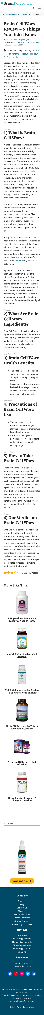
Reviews (12, 14)
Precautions (26, 53)
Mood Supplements (22, 948)
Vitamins (22, 951)
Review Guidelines (22, 917)
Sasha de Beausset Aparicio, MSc (18, 40)
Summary (26, 50)
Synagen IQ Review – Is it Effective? (22, 763)
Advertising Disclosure (22, 924)
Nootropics (22, 14)
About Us (22, 901)
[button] (33, 8)
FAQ (22, 904)
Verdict (16, 57)
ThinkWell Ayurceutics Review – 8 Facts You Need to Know (22, 691)
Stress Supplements (22, 945)
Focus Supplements (22, 938)
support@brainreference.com (22, 1001)
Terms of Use (28, 1007)
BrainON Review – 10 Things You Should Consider (22, 727)
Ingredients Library (22, 966)
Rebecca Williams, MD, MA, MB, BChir (27, 42)
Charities (22, 911)
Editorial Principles (22, 921)
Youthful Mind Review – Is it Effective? (22, 655)
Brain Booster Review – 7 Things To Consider (22, 799)
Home (5, 14)
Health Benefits (12, 53)
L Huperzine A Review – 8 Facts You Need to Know (22, 620)
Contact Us (22, 907)
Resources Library (22, 962)
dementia (19, 260)
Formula (36, 50)
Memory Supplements (22, 941)
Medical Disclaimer (22, 914)
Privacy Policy (16, 1007)
